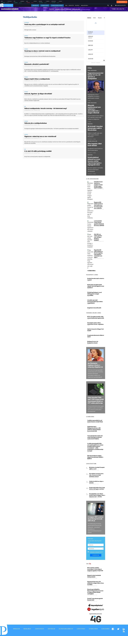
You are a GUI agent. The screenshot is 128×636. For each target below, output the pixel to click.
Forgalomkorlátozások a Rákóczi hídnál (95, 336)
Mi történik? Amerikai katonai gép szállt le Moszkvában (95, 128)
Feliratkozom (95, 555)
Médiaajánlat (27, 628)
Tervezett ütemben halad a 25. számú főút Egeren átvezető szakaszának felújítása (95, 437)
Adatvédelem (51, 628)
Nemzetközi (90, 123)
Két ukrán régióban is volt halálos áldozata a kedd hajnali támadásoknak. (95, 169)
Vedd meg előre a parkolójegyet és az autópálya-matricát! (44, 24)
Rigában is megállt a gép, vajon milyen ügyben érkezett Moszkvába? (95, 135)
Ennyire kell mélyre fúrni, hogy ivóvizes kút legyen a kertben (97, 488)
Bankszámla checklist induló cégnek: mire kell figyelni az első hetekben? (95, 286)
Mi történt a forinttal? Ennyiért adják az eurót (97, 468)
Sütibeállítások (93, 628)
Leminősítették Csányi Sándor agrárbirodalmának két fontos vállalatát (99, 223)
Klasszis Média (105, 628)
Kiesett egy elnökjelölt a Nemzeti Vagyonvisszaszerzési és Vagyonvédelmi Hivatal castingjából (95, 591)
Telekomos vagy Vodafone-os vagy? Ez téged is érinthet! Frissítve (47, 38)
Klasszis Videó (44, 5)
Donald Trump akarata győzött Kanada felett (95, 599)
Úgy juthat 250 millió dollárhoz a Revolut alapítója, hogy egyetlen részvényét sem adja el (98, 253)
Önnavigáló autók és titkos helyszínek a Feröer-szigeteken (95, 323)
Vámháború (35, 5)
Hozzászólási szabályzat (66, 628)
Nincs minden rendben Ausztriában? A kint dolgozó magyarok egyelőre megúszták (95, 569)
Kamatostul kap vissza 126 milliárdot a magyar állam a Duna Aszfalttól (95, 583)
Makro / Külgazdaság (92, 70)
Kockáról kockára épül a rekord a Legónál (95, 279)
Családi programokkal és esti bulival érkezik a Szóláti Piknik (95, 421)
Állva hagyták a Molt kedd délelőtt (95, 144)
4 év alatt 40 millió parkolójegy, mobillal (38, 151)
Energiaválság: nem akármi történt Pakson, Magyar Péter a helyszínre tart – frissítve (97, 495)
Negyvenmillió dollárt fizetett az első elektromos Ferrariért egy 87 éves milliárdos (98, 205)
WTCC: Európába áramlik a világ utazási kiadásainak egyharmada (95, 317)
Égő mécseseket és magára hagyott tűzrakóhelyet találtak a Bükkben (95, 457)
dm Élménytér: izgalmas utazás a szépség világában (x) (95, 365)
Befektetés (71, 5)
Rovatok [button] (77, 5)
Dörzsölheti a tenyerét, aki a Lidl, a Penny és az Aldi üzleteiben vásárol (96, 475)
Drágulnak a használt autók (94, 307)
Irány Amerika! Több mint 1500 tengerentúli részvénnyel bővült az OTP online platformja (96, 400)
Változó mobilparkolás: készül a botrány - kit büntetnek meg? (45, 108)
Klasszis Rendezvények (57, 5)
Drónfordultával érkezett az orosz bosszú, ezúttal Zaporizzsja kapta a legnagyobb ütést (94, 161)
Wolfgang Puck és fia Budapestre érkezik (92, 342)
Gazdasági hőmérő (9, 9)
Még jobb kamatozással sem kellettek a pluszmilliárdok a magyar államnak (94, 109)
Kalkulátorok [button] (84, 5)
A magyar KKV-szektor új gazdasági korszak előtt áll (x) (95, 519)
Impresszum (16, 628)
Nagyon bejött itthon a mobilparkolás (37, 79)
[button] (111, 5)
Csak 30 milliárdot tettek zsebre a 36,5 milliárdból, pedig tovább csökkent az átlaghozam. (95, 117)
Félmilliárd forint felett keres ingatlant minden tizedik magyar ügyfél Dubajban (98, 184)
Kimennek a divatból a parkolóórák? (36, 64)
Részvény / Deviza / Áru (92, 141)
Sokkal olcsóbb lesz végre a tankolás (96, 482)
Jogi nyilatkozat (39, 628)
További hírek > (91, 270)
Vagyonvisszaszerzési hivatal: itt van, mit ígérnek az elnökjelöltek (95, 75)
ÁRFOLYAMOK (122, 1)
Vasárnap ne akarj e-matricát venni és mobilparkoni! (42, 51)
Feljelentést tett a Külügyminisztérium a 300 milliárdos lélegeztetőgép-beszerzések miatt (94, 429)
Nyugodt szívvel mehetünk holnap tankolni (94, 576)
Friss (66, 5)
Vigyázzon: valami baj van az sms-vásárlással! (40, 136)
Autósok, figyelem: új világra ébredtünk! (38, 94)
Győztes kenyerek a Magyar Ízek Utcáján (95, 329)
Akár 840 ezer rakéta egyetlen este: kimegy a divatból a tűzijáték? (98, 237)
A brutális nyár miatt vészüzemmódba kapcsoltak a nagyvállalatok (95, 302)
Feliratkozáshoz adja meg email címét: (94, 541)
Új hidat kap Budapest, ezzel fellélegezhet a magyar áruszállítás (94, 294)
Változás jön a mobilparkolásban (35, 123)
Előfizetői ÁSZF (81, 628)
